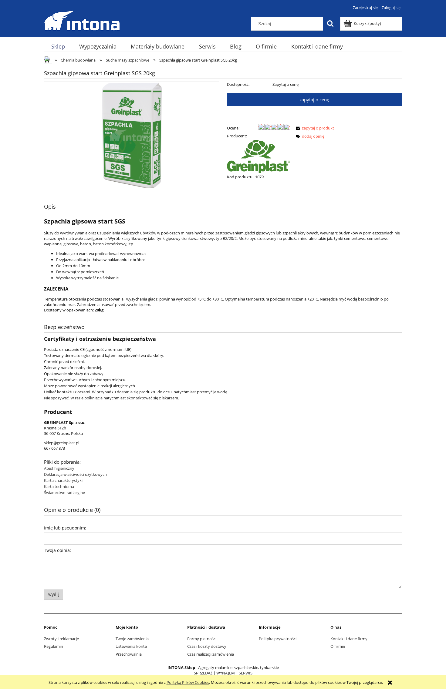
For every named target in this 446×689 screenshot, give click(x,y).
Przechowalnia (129, 654)
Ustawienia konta (131, 646)
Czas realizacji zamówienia (210, 654)
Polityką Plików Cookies (188, 682)
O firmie (337, 646)
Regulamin (53, 646)
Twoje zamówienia (132, 638)
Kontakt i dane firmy (348, 638)
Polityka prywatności (277, 638)
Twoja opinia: (57, 550)
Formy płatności (201, 638)
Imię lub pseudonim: (65, 528)
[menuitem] (58, 46)
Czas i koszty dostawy (206, 646)
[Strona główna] (82, 19)
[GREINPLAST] (258, 156)
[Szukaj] (330, 24)
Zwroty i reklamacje (61, 638)
